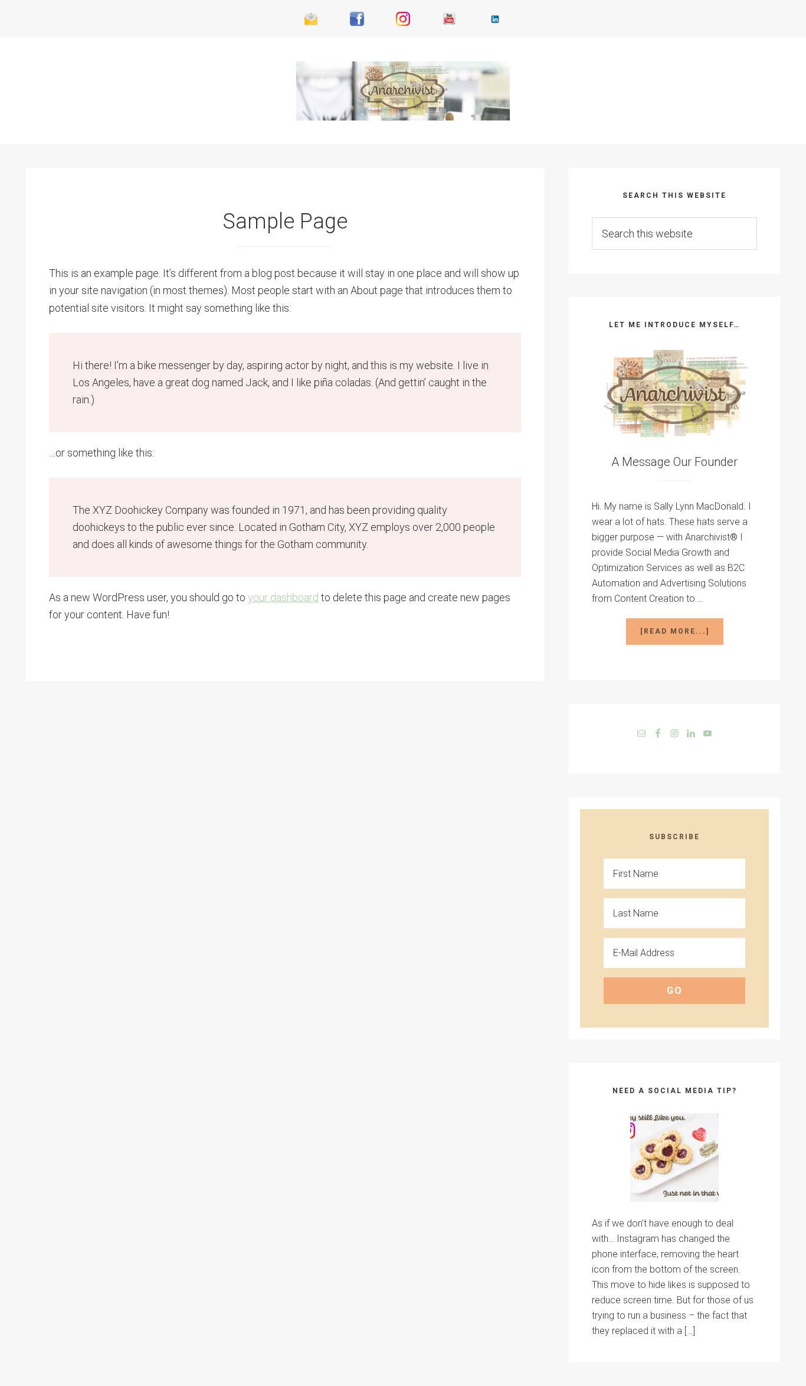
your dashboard (283, 597)
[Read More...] (681, 636)
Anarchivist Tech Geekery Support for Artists (403, 90)
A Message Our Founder (674, 462)
